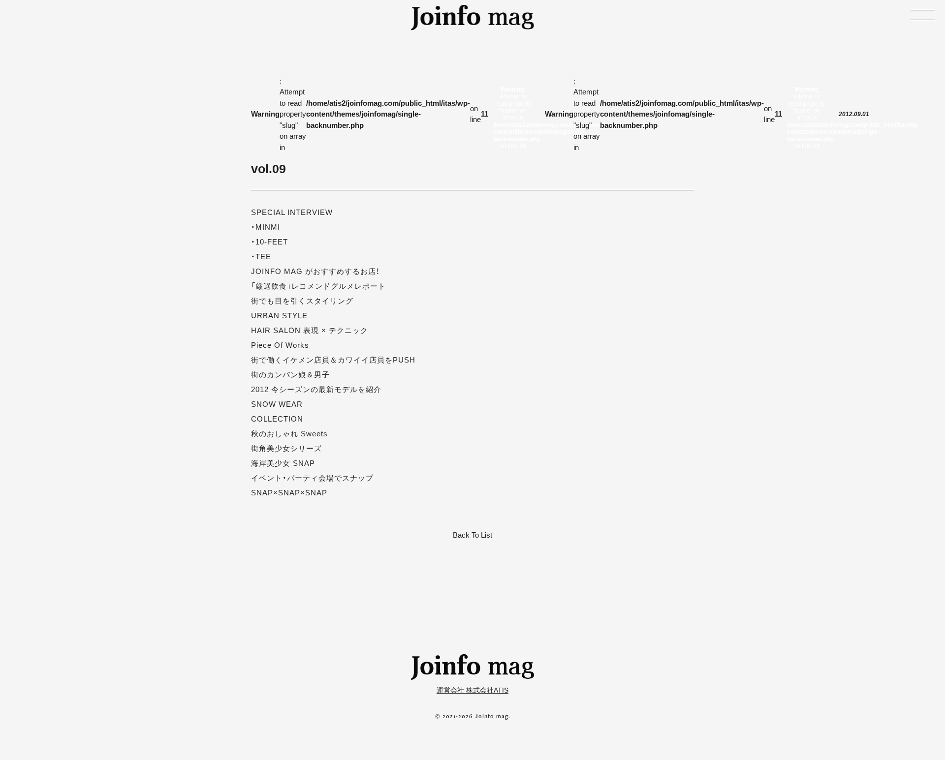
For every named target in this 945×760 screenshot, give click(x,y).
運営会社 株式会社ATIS (472, 690)
